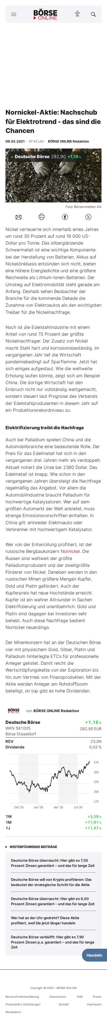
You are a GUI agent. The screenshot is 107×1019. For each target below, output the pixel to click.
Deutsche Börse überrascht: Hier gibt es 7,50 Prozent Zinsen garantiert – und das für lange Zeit (53, 862)
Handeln (94, 955)
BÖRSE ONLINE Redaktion (56, 711)
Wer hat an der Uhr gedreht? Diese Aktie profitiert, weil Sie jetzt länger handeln (45, 920)
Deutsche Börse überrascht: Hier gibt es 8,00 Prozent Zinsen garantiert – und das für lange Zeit (53, 901)
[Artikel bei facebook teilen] (65, 216)
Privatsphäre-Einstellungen (23, 1004)
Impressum (94, 1004)
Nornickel (70, 551)
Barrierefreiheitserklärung (22, 996)
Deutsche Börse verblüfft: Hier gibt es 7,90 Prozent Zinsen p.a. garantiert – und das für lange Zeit (52, 942)
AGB (79, 996)
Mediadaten (13, 1012)
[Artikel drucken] (41, 216)
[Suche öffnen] (93, 14)
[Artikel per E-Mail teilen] (18, 217)
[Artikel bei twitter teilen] (88, 216)
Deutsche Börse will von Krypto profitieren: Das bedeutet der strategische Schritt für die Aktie (51, 882)
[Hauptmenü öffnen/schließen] (13, 14)
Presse (97, 996)
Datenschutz (57, 996)
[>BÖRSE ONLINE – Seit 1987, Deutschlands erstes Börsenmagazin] (45, 14)
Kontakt (64, 1004)
